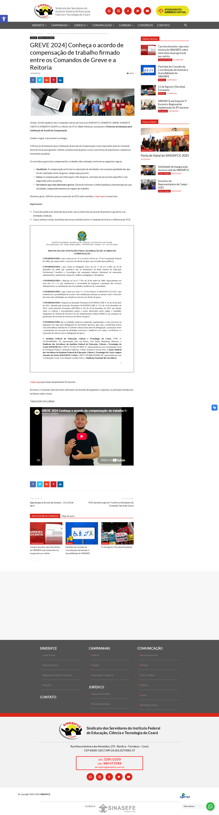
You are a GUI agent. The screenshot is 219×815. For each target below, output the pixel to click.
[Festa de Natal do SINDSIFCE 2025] (165, 140)
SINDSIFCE (38, 25)
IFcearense (163, 111)
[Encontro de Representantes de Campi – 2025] (148, 184)
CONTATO (163, 25)
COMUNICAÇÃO (102, 25)
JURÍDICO (80, 25)
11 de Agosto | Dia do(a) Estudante (116, 547)
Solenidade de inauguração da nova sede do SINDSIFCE (173, 168)
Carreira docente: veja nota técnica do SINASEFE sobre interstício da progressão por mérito (45, 550)
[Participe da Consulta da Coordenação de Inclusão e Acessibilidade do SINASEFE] (82, 533)
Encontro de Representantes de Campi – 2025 (173, 184)
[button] (4, 19)
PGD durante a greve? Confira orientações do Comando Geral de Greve (111, 504)
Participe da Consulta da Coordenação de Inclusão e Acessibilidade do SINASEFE (78, 550)
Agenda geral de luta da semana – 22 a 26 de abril (51, 504)
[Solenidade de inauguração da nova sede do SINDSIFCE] (148, 170)
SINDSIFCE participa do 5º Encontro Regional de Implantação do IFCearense (173, 104)
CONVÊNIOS (145, 25)
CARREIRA (125, 25)
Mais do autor (68, 516)
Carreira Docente (37, 543)
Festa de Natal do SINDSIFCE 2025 (165, 155)
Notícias (40, 33)
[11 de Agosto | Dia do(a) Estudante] (117, 533)
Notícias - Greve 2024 (46, 38)
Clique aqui (35, 382)
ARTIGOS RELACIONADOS (45, 516)
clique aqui (99, 196)
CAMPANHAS (59, 25)
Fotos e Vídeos (147, 150)
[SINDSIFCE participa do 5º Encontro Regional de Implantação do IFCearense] (148, 104)
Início (32, 33)
